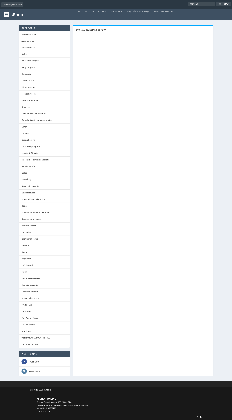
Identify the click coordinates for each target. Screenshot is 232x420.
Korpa (102, 11)
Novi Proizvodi (28, 192)
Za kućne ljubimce (29, 344)
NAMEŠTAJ (26, 179)
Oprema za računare (31, 219)
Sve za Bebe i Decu (30, 298)
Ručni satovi (27, 265)
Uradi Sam (26, 331)
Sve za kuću (26, 305)
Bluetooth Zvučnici (30, 60)
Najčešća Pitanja (138, 11)
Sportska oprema (29, 291)
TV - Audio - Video (29, 318)
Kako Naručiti (163, 11)
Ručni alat (26, 258)
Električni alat (28, 80)
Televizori (26, 311)
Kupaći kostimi (28, 140)
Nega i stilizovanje (30, 186)
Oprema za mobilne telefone (35, 212)
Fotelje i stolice (28, 93)
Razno (24, 252)
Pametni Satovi (28, 225)
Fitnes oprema (28, 87)
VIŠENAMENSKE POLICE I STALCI (35, 337)
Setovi (24, 272)
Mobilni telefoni (29, 166)
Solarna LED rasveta (30, 278)
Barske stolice (28, 47)
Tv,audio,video (28, 324)
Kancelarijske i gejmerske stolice (36, 120)
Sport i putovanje (29, 285)
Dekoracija (26, 74)
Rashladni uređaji (29, 239)
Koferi (24, 126)
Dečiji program (28, 67)
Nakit (24, 173)
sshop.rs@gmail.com (13, 4)
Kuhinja (25, 133)
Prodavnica (86, 11)
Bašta (24, 54)
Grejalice (25, 107)
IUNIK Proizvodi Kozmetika (33, 113)
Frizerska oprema (29, 100)
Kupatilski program (30, 146)
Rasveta (25, 245)
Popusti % (26, 232)
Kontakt (116, 11)
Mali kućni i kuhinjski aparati (35, 159)
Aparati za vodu (29, 34)
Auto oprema (27, 41)
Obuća (24, 206)
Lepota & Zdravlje (29, 153)
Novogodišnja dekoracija (33, 199)
